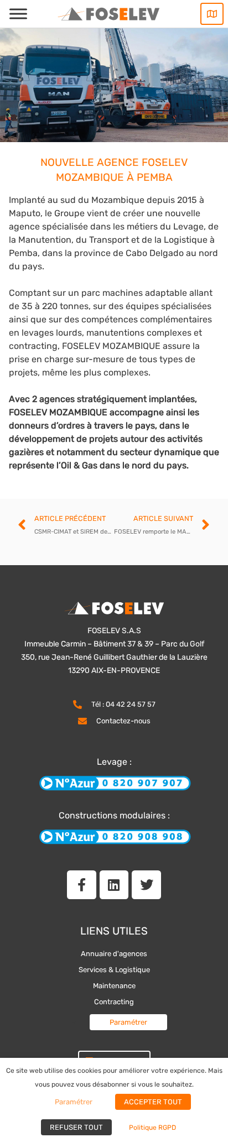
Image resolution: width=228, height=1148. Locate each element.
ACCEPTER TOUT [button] (153, 1102)
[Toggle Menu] (18, 13)
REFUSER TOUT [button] (76, 1127)
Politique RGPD (152, 1127)
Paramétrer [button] (128, 1022)
